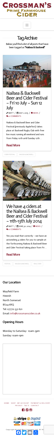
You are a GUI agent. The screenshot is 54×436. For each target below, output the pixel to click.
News (35, 113)
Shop (13, 403)
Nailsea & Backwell (26, 154)
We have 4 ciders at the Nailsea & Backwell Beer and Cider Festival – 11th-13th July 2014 (26, 214)
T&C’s (26, 405)
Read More (13, 145)
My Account (23, 403)
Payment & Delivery (40, 403)
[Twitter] (27, 409)
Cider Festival (9, 154)
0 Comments (14, 116)
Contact (35, 405)
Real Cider (37, 264)
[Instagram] (31, 409)
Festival (7, 264)
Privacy (18, 405)
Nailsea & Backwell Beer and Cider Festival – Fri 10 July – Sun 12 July (26, 100)
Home (6, 403)
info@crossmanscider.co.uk (25, 313)
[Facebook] (23, 409)
